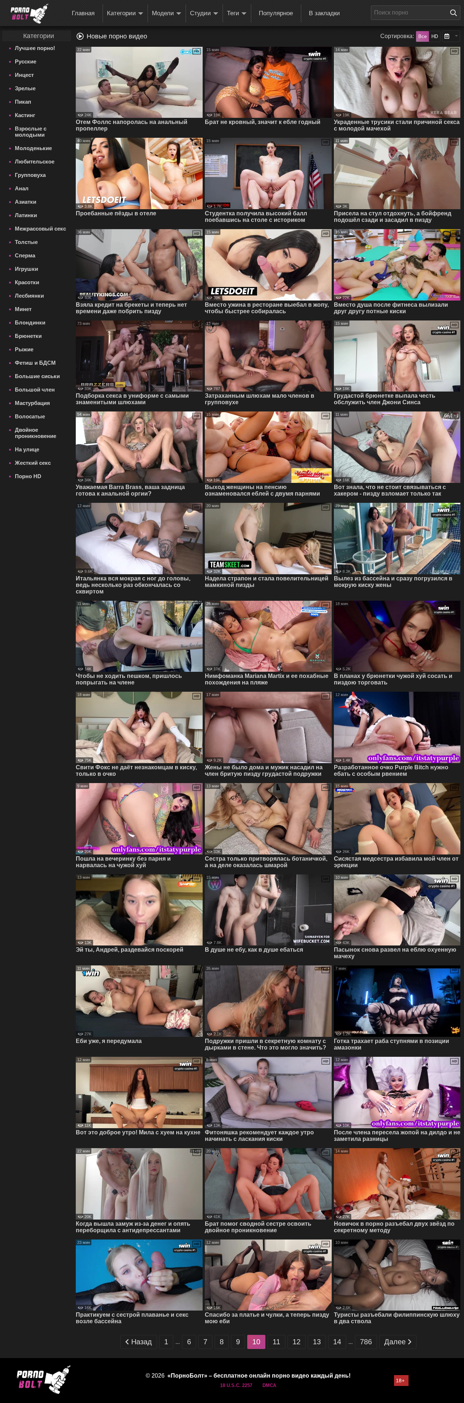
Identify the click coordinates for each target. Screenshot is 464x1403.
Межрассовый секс (40, 228)
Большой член (35, 389)
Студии (200, 13)
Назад (141, 1342)
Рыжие (24, 349)
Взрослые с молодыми (30, 131)
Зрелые (25, 88)
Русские (25, 61)
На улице (27, 449)
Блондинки (30, 322)
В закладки (324, 13)
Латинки (26, 215)
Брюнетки (28, 336)
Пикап (23, 102)
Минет (23, 309)
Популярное (276, 13)
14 (337, 1342)
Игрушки (26, 269)
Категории (121, 13)
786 (366, 1342)
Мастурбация (32, 403)
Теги (233, 13)
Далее (395, 1342)
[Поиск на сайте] (455, 13)
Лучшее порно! (35, 48)
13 (317, 1342)
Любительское (34, 161)
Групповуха (30, 175)
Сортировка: (397, 36)
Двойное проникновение (35, 433)
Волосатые (30, 416)
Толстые (26, 242)
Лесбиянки (29, 296)
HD (434, 36)
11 (276, 1342)
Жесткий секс (33, 463)
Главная (83, 13)
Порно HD (28, 476)
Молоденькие (33, 148)
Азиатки (25, 202)
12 (297, 1342)
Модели (163, 13)
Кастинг (25, 115)
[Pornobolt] (29, 14)
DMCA (269, 1385)
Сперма (25, 255)
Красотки (27, 282)
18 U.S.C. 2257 (236, 1385)
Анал (22, 188)
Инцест (24, 75)
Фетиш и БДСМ (35, 363)
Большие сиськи (37, 376)
